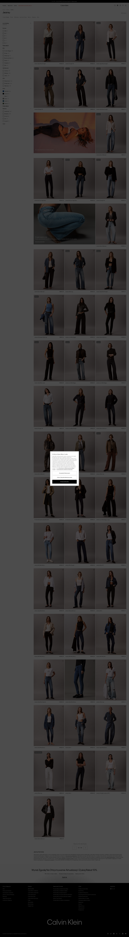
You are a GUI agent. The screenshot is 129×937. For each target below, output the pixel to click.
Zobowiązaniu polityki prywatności (64, 469)
